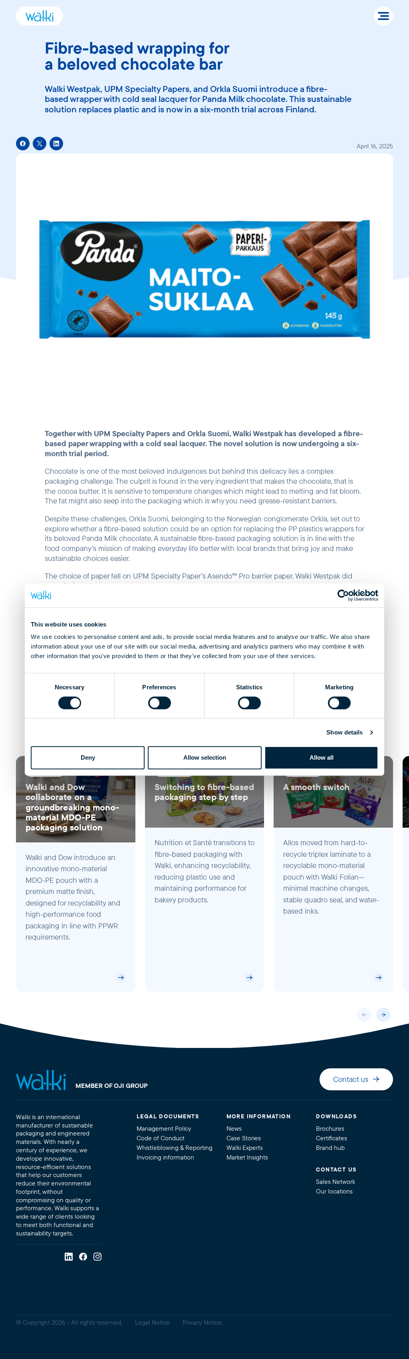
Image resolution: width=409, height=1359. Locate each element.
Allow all (322, 757)
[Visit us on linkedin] (69, 1257)
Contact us (350, 1079)
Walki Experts (244, 1147)
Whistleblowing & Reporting (174, 1147)
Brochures (330, 1128)
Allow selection (204, 757)
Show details (344, 732)
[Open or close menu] (383, 16)
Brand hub (330, 1147)
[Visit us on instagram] (97, 1257)
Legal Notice (152, 1322)
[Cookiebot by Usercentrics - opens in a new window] (343, 595)
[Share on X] (39, 143)
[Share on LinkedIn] (56, 143)
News (234, 1128)
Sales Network (335, 1181)
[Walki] (40, 16)
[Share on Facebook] (23, 143)
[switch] (159, 702)
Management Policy (164, 1128)
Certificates (331, 1138)
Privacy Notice (202, 1322)
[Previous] (364, 1014)
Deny (88, 757)
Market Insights (247, 1157)
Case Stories (243, 1138)
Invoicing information (165, 1157)
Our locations (334, 1191)
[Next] (383, 1014)
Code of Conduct (161, 1138)
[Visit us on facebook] (83, 1257)
